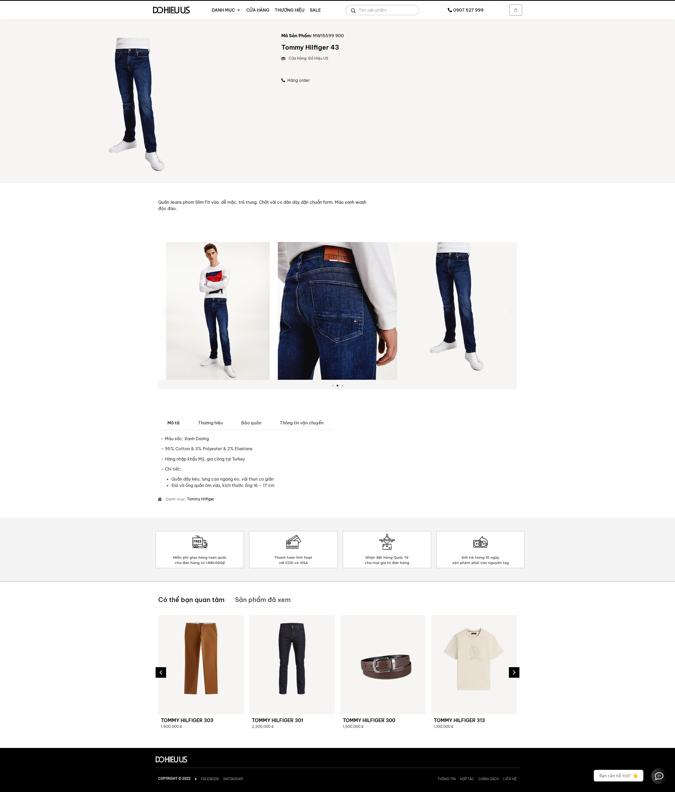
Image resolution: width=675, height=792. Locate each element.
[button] (164, 311)
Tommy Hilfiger (200, 499)
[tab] (173, 423)
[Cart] (515, 10)
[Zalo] (659, 776)
